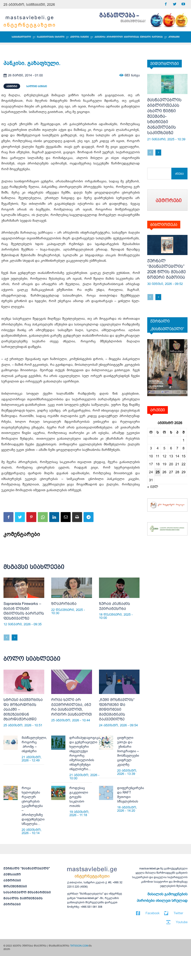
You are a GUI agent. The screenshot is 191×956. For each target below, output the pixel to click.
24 (151, 472)
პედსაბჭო (12, 874)
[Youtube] (183, 4)
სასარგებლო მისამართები (27, 892)
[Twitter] (174, 4)
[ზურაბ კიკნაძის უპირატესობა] (119, 588)
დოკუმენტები (15, 886)
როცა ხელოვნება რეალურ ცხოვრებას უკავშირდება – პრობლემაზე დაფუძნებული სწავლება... (33, 806)
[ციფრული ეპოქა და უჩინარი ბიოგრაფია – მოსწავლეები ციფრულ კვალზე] (106, 743)
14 (177, 456)
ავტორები (12, 880)
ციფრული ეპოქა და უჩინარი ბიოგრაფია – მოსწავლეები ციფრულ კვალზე (128, 751)
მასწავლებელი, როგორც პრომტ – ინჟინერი (34, 744)
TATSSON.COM (79, 945)
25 (158, 472)
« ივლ (152, 487)
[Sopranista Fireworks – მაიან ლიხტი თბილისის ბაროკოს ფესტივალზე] (23, 588)
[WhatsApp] (43, 517)
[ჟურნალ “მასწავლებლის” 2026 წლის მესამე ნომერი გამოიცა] (167, 245)
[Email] (66, 517)
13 (171, 456)
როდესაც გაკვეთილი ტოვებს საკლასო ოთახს (78, 797)
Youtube (182, 922)
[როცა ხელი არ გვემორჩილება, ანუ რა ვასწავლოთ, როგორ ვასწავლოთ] (71, 682)
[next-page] (14, 637)
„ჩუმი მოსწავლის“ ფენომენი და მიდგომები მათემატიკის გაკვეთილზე (117, 709)
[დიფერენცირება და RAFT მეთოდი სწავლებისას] (106, 793)
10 (151, 456)
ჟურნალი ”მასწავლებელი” (26, 868)
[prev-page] (6, 637)
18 (158, 464)
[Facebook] (165, 4)
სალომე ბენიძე (36, 86)
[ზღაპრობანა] (71, 588)
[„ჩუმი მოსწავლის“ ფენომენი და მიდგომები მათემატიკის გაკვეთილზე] (119, 682)
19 (164, 464)
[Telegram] (89, 517)
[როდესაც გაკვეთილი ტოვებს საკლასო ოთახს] (58, 793)
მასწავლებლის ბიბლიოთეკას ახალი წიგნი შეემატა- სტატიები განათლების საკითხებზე (164, 116)
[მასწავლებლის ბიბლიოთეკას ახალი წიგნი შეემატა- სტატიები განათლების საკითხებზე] (167, 84)
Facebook (152, 913)
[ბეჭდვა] (77, 517)
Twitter (178, 913)
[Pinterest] (31, 517)
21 (177, 464)
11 (157, 456)
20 (171, 464)
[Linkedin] (54, 517)
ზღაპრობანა (64, 603)
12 (164, 456)
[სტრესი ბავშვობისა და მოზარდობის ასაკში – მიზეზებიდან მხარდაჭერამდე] (23, 682)
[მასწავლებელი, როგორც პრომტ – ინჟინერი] (10, 743)
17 (151, 464)
